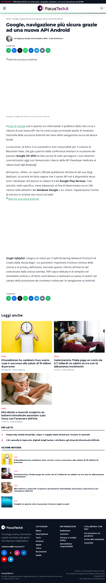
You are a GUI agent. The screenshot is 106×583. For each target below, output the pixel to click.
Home (8, 19)
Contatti (64, 534)
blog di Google (17, 126)
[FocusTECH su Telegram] (10, 559)
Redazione (65, 530)
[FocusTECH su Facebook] (4, 553)
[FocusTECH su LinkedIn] (23, 553)
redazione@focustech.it (12, 546)
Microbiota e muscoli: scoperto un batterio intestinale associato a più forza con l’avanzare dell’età (23, 415)
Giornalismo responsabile (66, 545)
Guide (38, 555)
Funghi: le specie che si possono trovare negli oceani (41, 504)
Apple (38, 544)
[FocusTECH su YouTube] (4, 559)
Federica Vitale (23, 38)
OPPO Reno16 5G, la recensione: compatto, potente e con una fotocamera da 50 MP (48, 2)
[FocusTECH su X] (10, 553)
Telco (38, 548)
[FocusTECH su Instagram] (17, 553)
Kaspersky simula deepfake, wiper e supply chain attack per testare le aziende (48, 435)
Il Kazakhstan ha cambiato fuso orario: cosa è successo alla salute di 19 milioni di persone (26, 363)
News (3, 356)
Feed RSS (88, 543)
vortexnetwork (99, 579)
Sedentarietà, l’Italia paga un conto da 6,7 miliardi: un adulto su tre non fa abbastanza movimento (78, 363)
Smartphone (42, 534)
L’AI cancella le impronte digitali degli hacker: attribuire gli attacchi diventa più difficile (53, 440)
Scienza (39, 541)
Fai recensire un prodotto (92, 534)
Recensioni (41, 551)
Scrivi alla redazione (94, 539)
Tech (38, 537)
